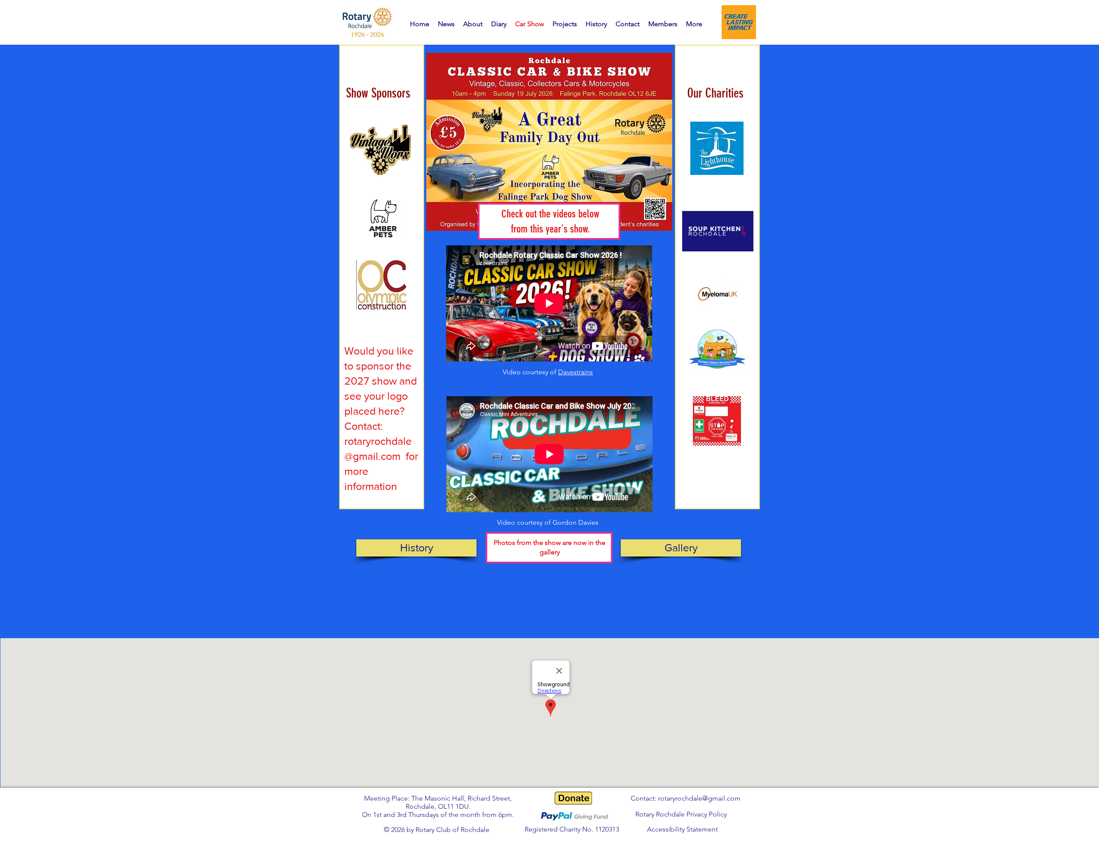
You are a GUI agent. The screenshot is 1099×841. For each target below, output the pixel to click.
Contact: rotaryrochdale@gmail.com (686, 798)
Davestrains (575, 372)
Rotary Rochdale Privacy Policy (681, 814)
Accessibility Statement (682, 829)
